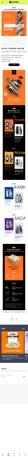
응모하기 (14, 64)
